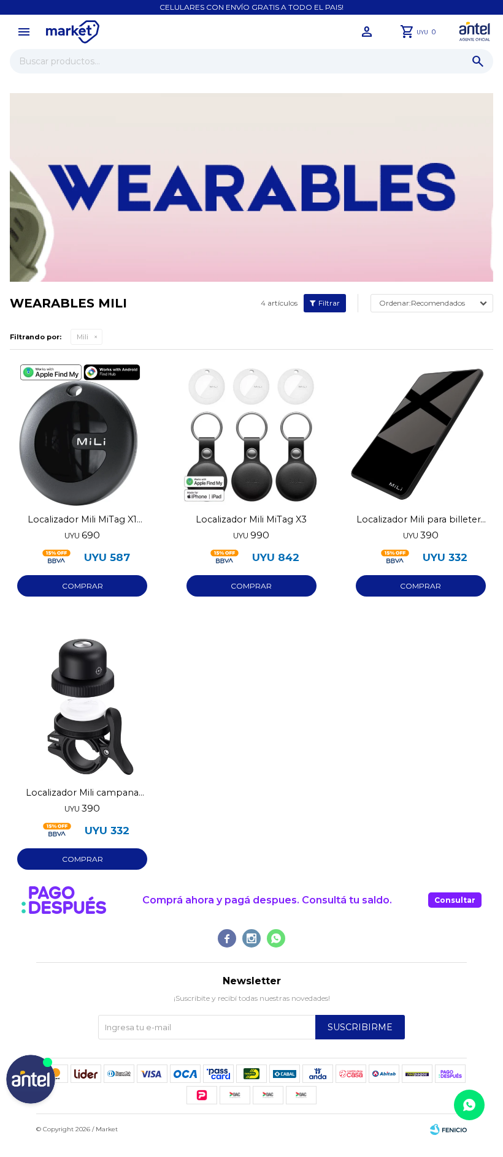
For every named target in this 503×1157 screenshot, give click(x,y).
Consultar (454, 900)
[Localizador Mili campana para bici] (82, 707)
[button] (478, 61)
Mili (82, 337)
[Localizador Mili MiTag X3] (251, 434)
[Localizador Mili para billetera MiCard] (420, 434)
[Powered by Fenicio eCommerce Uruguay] (448, 1129)
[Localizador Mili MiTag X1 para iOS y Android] (82, 434)
